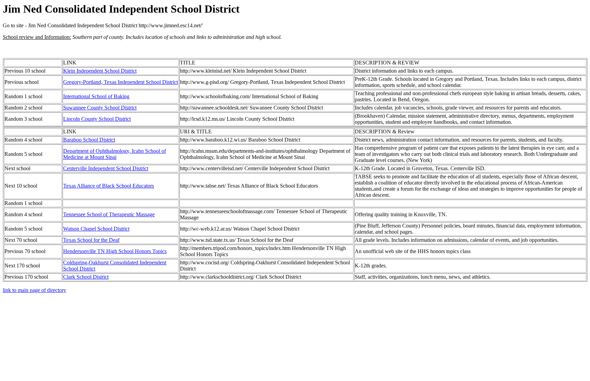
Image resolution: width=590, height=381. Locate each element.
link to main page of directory (34, 290)
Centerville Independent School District (105, 168)
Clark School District (86, 277)
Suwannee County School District (100, 108)
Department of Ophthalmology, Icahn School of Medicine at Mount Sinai (114, 154)
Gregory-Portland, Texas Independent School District (120, 82)
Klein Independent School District (100, 71)
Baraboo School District (89, 140)
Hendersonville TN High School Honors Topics (115, 251)
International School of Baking (96, 96)
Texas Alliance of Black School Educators (108, 186)
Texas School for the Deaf (91, 240)
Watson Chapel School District (96, 229)
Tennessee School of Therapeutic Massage (109, 214)
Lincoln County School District (97, 119)
